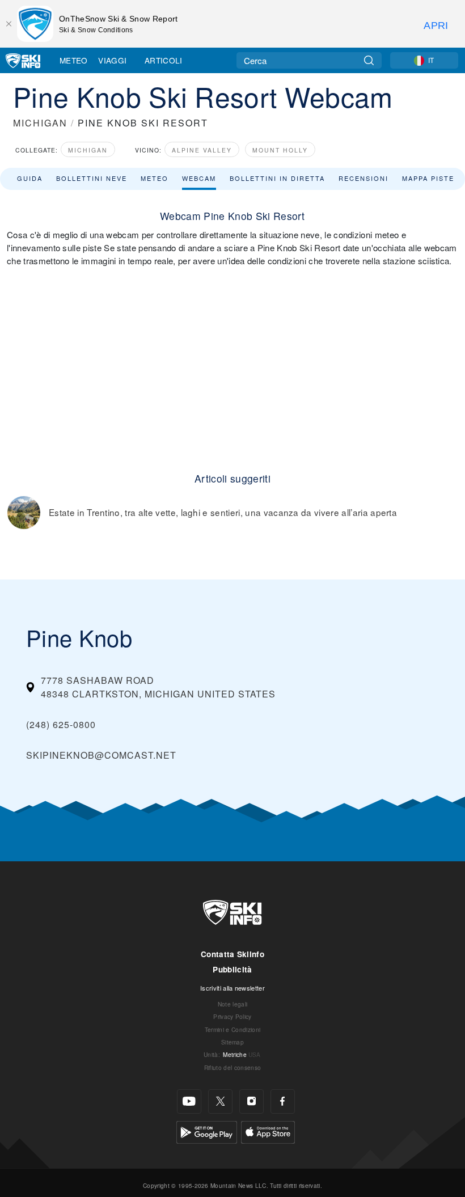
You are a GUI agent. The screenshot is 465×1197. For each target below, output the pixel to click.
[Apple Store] (268, 1131)
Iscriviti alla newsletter (232, 987)
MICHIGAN (40, 122)
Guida (30, 178)
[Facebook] (282, 1101)
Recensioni (363, 178)
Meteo (74, 60)
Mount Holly (280, 150)
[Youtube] (189, 1101)
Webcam (199, 178)
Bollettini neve (91, 178)
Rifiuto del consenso (232, 1067)
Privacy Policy (232, 1016)
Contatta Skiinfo (232, 954)
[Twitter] (220, 1101)
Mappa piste (428, 178)
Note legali (233, 1004)
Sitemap (232, 1042)
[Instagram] (251, 1101)
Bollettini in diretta (277, 178)
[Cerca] (369, 60)
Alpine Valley (202, 150)
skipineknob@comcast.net (101, 755)
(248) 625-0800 (61, 724)
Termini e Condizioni (232, 1029)
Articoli (164, 60)
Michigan (88, 150)
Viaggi (112, 60)
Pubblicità (232, 969)
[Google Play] (206, 1131)
